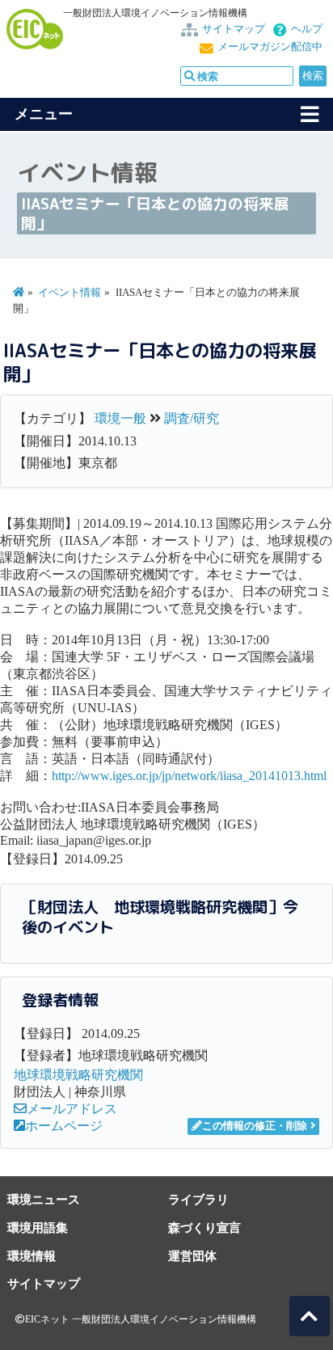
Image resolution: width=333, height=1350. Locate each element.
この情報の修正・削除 (254, 1126)
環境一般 (120, 418)
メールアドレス (72, 1109)
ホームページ (64, 1126)
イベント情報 (69, 292)
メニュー (44, 114)
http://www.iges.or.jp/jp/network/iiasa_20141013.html (189, 776)
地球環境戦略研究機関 (78, 1075)
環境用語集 (37, 1227)
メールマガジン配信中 (269, 47)
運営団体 (192, 1256)
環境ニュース (43, 1199)
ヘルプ (306, 29)
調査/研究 (191, 418)
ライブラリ (198, 1199)
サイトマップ (233, 29)
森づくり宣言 (204, 1227)
